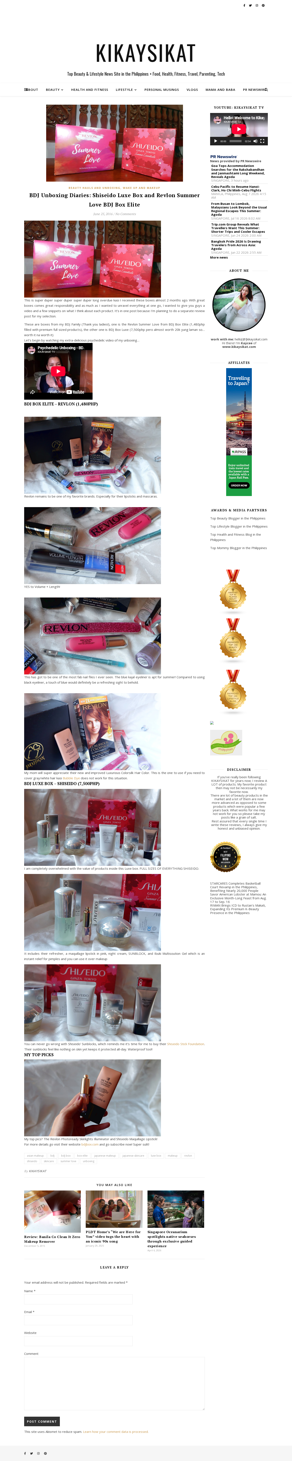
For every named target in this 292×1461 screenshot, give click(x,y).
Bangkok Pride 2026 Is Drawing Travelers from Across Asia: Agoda (236, 245)
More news (219, 257)
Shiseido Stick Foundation (185, 1044)
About (32, 89)
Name (29, 1291)
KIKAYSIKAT (146, 52)
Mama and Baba (220, 89)
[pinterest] (263, 5)
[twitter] (250, 5)
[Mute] (255, 141)
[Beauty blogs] (239, 641)
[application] (239, 129)
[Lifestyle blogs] (239, 693)
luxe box (156, 1155)
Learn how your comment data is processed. (116, 1431)
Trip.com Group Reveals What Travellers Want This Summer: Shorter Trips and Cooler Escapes (238, 228)
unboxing (88, 1161)
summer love (68, 1161)
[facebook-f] (244, 5)
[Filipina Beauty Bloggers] (239, 593)
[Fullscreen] (262, 141)
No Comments (125, 214)
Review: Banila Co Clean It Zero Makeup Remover (52, 1239)
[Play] (216, 141)
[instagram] (257, 5)
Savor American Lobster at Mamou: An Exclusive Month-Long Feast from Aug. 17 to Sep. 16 (238, 898)
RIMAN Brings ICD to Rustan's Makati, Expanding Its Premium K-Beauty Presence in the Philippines (238, 909)
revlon (188, 1155)
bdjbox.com (90, 1144)
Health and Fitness (89, 89)
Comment (31, 1353)
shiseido (32, 1161)
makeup (173, 1155)
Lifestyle (124, 89)
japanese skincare (133, 1155)
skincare (49, 1161)
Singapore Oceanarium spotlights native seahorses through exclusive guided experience (171, 1239)
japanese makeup (105, 1155)
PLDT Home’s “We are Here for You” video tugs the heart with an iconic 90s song (113, 1237)
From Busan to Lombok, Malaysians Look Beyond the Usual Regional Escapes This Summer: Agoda (239, 209)
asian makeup (35, 1155)
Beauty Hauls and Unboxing (94, 188)
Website (30, 1333)
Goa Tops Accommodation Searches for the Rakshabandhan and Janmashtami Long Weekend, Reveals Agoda (238, 171)
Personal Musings (162, 89)
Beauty (53, 89)
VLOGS (192, 89)
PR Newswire (254, 89)
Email (29, 1312)
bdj (52, 1155)
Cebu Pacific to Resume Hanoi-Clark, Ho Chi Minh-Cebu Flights (236, 188)
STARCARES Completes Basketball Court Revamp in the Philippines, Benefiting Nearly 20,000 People (235, 887)
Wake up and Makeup (141, 188)
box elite (82, 1155)
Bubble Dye (71, 778)
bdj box (66, 1155)
